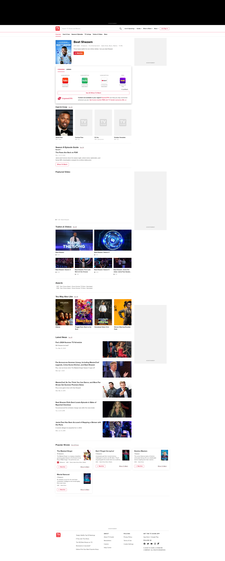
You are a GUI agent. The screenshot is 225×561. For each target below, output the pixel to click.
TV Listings (88, 34)
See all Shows (75, 445)
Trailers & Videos (97, 34)
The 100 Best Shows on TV (84, 542)
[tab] (61, 70)
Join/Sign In (164, 28)
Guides (139, 28)
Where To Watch (62, 164)
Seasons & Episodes (77, 34)
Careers (106, 544)
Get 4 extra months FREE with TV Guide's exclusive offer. (107, 100)
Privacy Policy (128, 537)
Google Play (154, 537)
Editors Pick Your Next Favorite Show (87, 549)
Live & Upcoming (129, 28)
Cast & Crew (66, 34)
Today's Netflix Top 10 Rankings (85, 535)
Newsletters (107, 540)
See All (70, 107)
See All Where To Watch (93, 93)
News (155, 28)
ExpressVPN (105, 98)
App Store (146, 537)
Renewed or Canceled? (83, 546)
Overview (58, 34)
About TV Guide (109, 537)
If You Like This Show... (83, 539)
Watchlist (80, 53)
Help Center (107, 547)
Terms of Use (128, 540)
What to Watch (147, 28)
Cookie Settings (128, 544)
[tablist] (93, 70)
